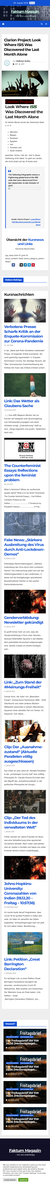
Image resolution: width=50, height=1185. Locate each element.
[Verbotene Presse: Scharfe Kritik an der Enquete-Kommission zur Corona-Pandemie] (25, 321)
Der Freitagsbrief (12, 1037)
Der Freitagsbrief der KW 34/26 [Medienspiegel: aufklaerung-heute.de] (22, 1043)
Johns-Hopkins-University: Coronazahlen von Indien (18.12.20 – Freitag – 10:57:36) (20, 893)
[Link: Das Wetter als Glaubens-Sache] (25, 395)
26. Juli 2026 (13, 1100)
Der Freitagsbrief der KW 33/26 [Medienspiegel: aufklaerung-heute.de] (22, 1069)
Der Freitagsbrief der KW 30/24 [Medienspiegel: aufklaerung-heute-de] (22, 1095)
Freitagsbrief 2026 (26, 1037)
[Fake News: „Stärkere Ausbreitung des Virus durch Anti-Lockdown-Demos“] (25, 534)
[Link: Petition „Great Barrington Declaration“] (25, 953)
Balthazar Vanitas (23, 61)
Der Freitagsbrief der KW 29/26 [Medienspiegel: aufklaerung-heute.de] (22, 1121)
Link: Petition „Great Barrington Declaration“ (22, 964)
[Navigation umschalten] (46, 24)
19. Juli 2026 (13, 1126)
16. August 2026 (15, 1074)
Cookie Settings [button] (10, 1180)
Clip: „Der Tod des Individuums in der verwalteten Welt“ (21, 822)
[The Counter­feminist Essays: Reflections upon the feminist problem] (25, 460)
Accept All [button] (23, 1180)
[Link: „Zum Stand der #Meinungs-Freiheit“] (25, 676)
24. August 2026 (15, 1047)
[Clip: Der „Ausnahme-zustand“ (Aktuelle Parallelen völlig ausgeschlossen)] (25, 741)
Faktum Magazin (25, 11)
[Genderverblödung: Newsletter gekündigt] (25, 612)
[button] (42, 24)
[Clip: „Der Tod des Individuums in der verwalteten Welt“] (25, 812)
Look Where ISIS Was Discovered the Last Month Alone (26, 222)
